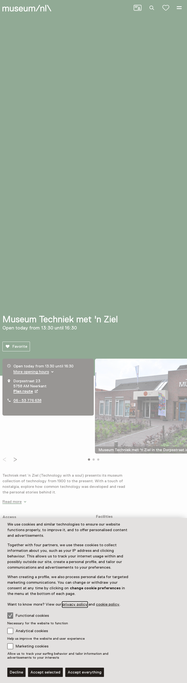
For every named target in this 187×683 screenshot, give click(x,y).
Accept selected (45, 672)
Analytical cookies (32, 631)
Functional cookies (32, 615)
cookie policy (107, 604)
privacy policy (74, 604)
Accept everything (85, 672)
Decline (16, 672)
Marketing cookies (32, 646)
